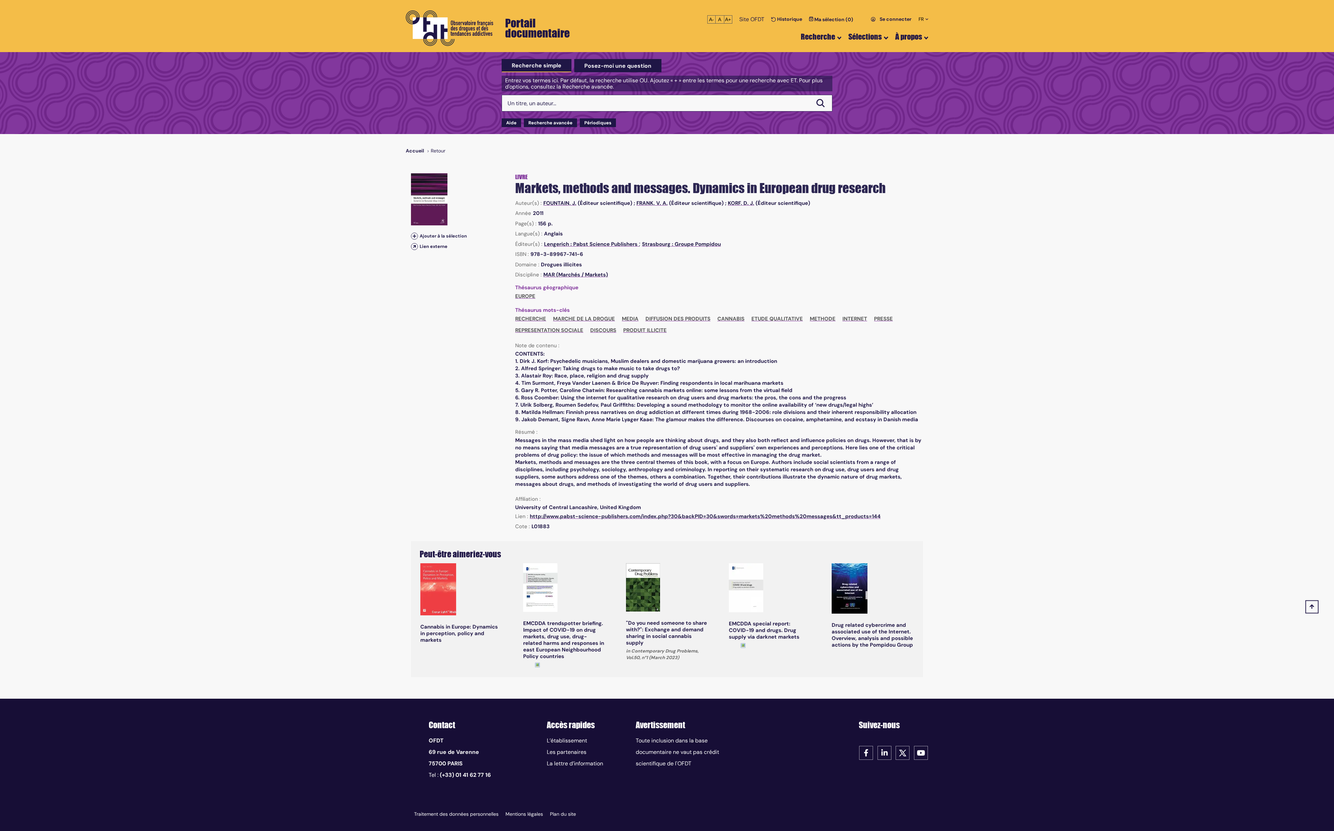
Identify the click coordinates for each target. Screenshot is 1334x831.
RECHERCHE (530, 318)
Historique (789, 19)
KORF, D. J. (741, 203)
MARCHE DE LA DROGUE (584, 318)
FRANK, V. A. (652, 203)
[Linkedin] (884, 752)
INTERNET (854, 318)
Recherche (818, 36)
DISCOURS (603, 330)
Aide (511, 123)
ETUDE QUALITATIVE (777, 318)
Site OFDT (751, 19)
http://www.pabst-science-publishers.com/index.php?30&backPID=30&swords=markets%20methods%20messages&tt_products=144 (705, 516)
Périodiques (597, 123)
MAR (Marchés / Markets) (575, 274)
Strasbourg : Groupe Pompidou (681, 244)
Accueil (415, 151)
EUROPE (525, 296)
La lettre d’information (575, 763)
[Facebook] (866, 752)
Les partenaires (566, 752)
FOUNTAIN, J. (559, 203)
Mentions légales (524, 814)
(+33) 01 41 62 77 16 (465, 775)
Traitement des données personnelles (456, 814)
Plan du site (563, 814)
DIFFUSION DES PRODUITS (677, 318)
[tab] (536, 65)
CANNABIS (730, 318)
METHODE (822, 318)
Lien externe (433, 246)
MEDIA (630, 318)
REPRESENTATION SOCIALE (549, 330)
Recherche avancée (550, 123)
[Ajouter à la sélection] (414, 236)
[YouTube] (921, 752)
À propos (908, 36)
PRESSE (883, 318)
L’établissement (567, 740)
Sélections (865, 36)
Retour (438, 151)
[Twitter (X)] (902, 752)
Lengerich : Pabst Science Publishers (591, 244)
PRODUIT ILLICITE (645, 330)
